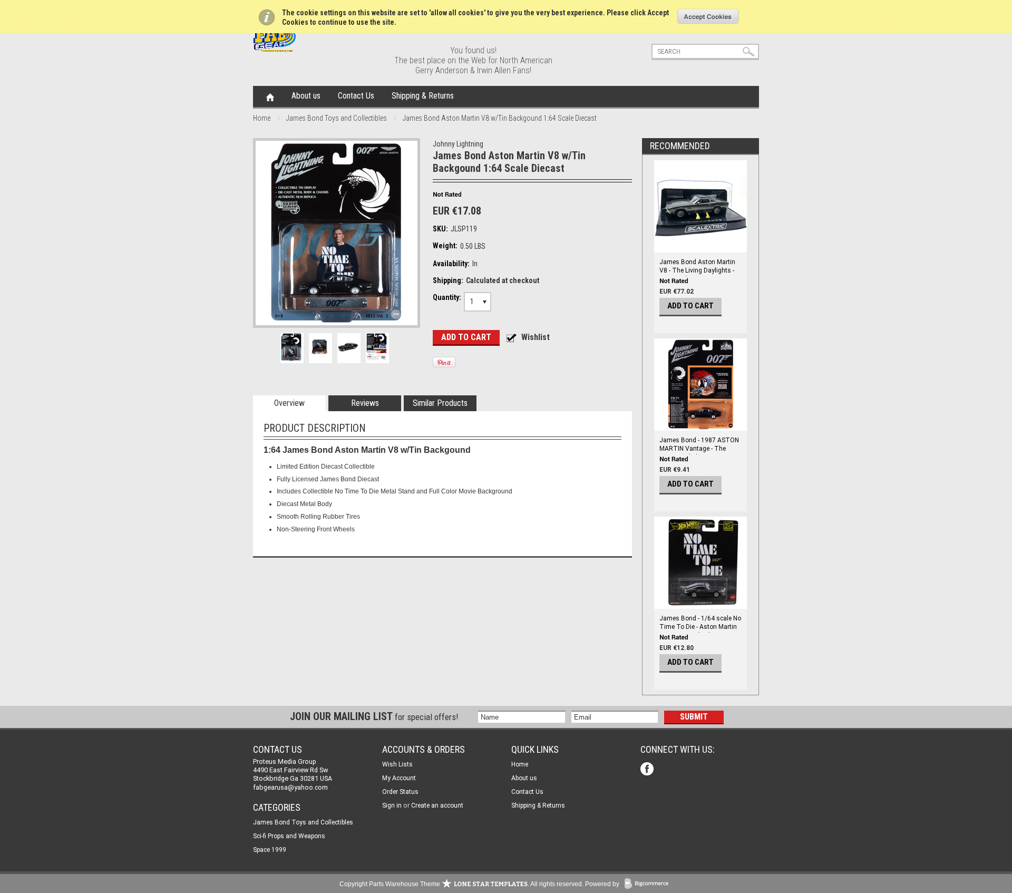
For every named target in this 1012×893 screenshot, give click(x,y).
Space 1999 (269, 849)
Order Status (400, 791)
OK (708, 16)
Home (270, 96)
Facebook (648, 770)
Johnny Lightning (458, 144)
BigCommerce (649, 884)
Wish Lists (397, 764)
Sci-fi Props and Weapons (289, 836)
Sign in (392, 805)
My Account (399, 778)
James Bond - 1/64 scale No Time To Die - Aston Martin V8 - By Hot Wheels (700, 627)
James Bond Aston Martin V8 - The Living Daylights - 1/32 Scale (697, 270)
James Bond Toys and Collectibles (336, 118)
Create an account (437, 805)
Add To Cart (690, 305)
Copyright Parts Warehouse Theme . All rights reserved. (461, 884)
